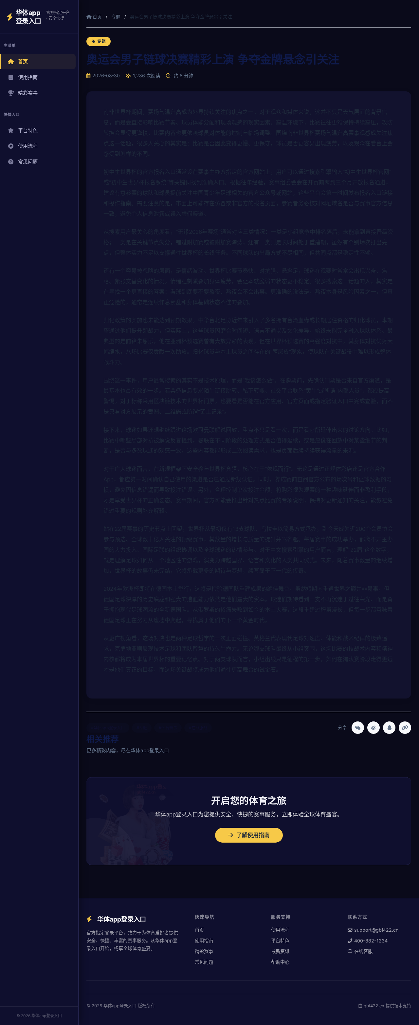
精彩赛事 (28, 93)
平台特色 (28, 130)
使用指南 (28, 77)
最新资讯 (280, 951)
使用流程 (28, 146)
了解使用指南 (253, 835)
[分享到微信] (358, 727)
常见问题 (28, 161)
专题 (115, 16)
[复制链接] (405, 727)
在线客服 (363, 951)
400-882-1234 (371, 940)
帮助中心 (280, 962)
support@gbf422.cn (376, 930)
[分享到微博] (373, 727)
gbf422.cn (374, 1005)
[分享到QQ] (389, 727)
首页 (23, 61)
